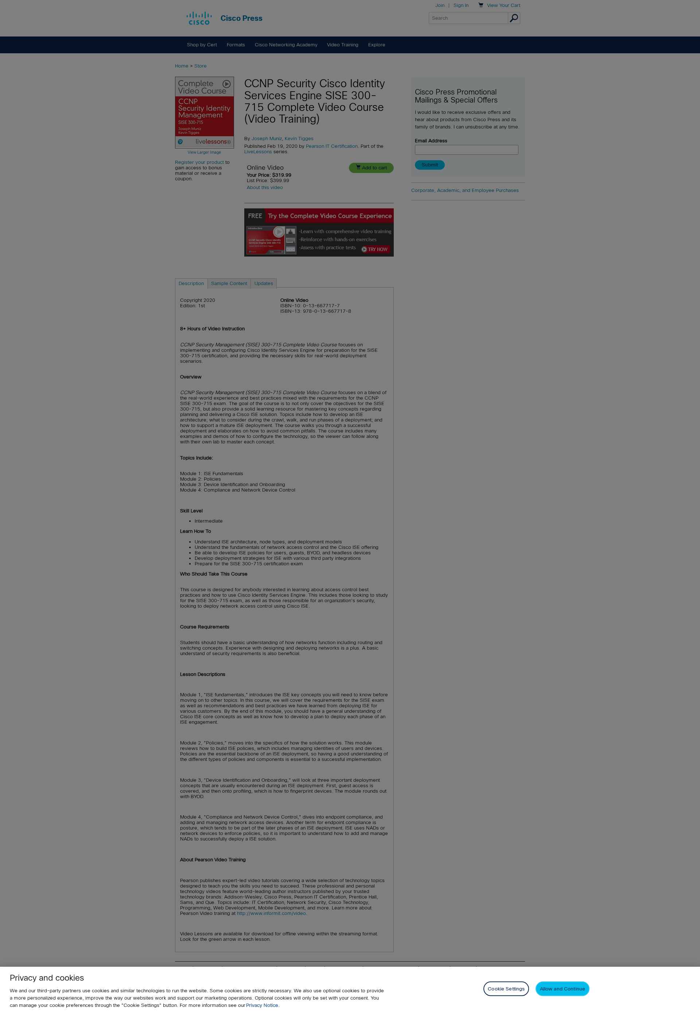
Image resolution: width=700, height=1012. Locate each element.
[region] (350, 989)
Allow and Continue (562, 989)
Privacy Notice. (263, 1005)
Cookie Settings (506, 989)
